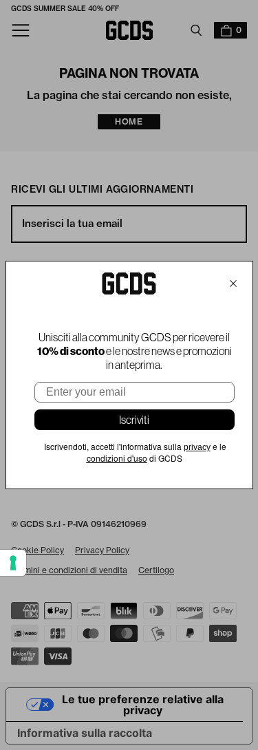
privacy (197, 447)
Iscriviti (134, 420)
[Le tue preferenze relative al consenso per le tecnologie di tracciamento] (13, 563)
